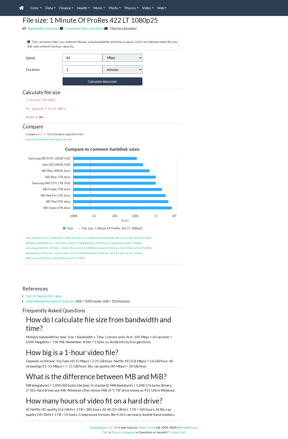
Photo (113, 8)
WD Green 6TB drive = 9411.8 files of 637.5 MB (54, 258)
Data (49, 8)
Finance (65, 8)
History (193, 427)
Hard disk (31, 139)
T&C (105, 432)
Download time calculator (84, 28)
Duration (33, 69)
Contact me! (177, 432)
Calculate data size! (102, 81)
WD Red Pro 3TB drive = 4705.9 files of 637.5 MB (55, 253)
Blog (183, 427)
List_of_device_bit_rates (44, 296)
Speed (30, 58)
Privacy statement (123, 432)
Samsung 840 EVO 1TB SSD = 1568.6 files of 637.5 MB (58, 248)
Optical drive (62, 139)
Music (97, 8)
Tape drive (46, 139)
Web (160, 8)
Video (146, 8)
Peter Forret (146, 427)
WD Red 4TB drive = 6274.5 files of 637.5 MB (113, 253)
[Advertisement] (104, 274)
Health (82, 8)
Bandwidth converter (43, 28)
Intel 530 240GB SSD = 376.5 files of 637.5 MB (121, 238)
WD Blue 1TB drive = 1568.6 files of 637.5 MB (112, 243)
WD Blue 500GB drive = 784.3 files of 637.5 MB (54, 243)
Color (34, 8)
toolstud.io (98, 427)
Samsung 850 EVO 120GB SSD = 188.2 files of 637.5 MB (59, 238)
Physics (130, 8)
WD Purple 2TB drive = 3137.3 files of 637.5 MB (120, 248)
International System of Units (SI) (50, 301)
